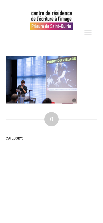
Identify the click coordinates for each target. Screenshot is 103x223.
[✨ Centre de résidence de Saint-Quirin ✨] (51, 20)
